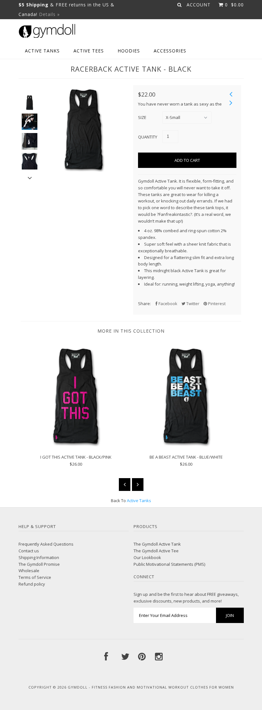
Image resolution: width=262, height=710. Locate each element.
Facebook (167, 303)
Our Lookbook (147, 557)
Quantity (147, 137)
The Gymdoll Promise (39, 564)
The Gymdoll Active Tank (157, 544)
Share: (144, 303)
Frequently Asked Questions (46, 544)
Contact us (29, 551)
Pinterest (216, 303)
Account (199, 5)
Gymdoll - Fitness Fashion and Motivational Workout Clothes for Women (151, 687)
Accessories (170, 51)
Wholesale (29, 570)
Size (142, 117)
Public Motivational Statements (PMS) (169, 564)
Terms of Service (35, 577)
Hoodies (129, 51)
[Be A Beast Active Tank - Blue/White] (186, 446)
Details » (49, 14)
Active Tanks (42, 51)
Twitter (192, 303)
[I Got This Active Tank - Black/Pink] (76, 446)
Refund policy (32, 584)
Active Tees (88, 51)
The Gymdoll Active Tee (156, 551)
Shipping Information (39, 557)
